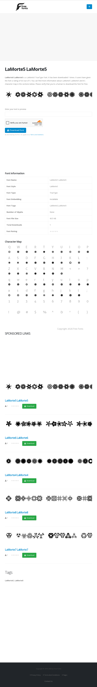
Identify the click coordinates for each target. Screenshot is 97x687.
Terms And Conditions (52, 675)
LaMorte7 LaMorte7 (16, 549)
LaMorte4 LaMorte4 (16, 475)
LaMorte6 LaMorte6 (16, 438)
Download (30, 406)
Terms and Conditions (37, 134)
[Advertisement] (48, 154)
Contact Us (48, 681)
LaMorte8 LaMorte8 (16, 512)
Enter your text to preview (15, 109)
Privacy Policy (36, 675)
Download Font (16, 130)
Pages (65, 675)
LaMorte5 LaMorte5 (16, 400)
